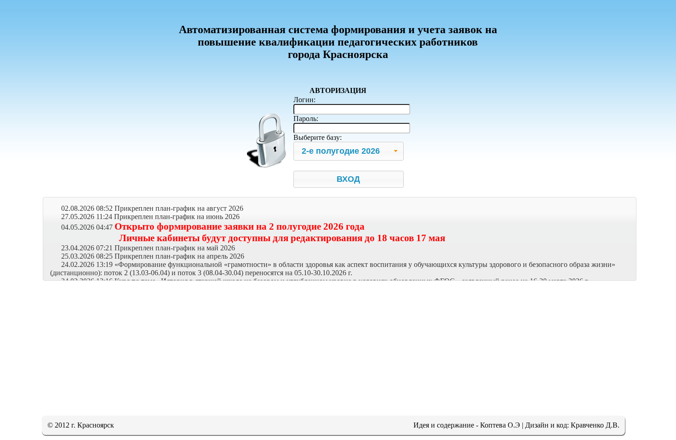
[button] (348, 179)
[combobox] (348, 151)
